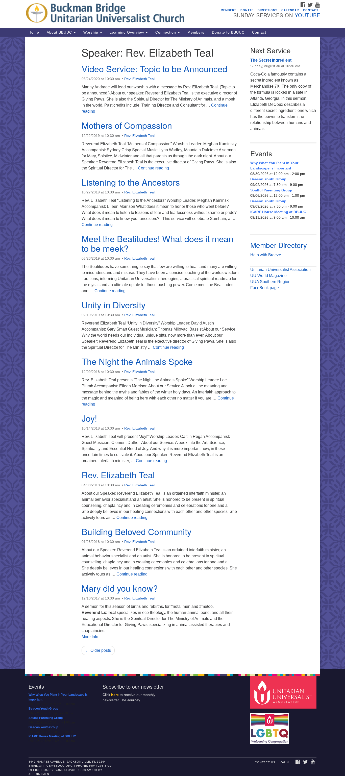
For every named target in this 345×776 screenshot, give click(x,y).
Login (284, 762)
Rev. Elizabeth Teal (139, 79)
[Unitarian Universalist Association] (284, 692)
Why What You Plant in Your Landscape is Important (274, 165)
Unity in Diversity (113, 304)
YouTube (307, 15)
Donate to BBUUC (228, 32)
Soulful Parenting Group (271, 190)
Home (34, 32)
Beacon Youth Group (268, 179)
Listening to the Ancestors (131, 182)
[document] (172, 353)
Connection (166, 32)
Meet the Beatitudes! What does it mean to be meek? (157, 243)
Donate (247, 10)
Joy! (89, 418)
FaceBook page (264, 288)
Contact (310, 10)
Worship (91, 32)
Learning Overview (127, 32)
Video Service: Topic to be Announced (154, 68)
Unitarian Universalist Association (280, 269)
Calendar (290, 10)
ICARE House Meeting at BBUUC (278, 212)
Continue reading (153, 168)
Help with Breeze (265, 255)
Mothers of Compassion (127, 125)
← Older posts (98, 650)
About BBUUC (60, 32)
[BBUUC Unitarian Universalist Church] (111, 14)
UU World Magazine (268, 275)
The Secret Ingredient (270, 60)
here (115, 695)
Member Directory (278, 245)
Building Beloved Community (136, 531)
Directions (267, 10)
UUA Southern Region (270, 282)
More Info (90, 637)
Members (228, 10)
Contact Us (265, 762)
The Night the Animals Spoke (137, 361)
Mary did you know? (120, 588)
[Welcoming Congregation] (270, 726)
